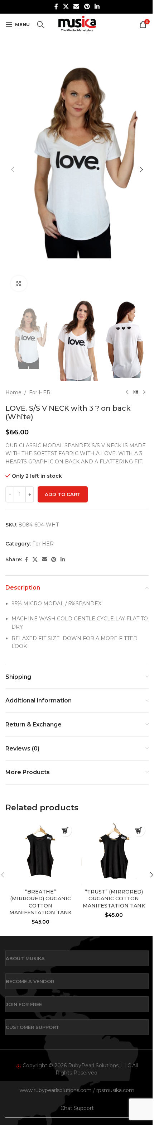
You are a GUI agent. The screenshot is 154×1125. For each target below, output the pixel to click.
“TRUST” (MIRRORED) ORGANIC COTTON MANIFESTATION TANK (114, 898)
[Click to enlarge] (19, 284)
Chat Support (77, 1108)
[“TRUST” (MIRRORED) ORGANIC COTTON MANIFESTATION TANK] (114, 852)
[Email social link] (76, 6)
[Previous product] (127, 392)
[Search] (40, 24)
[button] (12, 169)
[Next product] (144, 392)
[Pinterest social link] (87, 6)
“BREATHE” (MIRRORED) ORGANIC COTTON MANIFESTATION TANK (40, 902)
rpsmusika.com (115, 1090)
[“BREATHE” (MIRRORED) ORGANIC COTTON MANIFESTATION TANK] (40, 852)
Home (13, 392)
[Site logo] (77, 24)
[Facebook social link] (56, 6)
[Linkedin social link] (97, 6)
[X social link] (66, 6)
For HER (39, 392)
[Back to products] (135, 392)
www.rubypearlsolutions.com (56, 1090)
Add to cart (63, 494)
